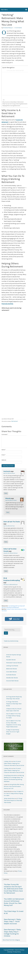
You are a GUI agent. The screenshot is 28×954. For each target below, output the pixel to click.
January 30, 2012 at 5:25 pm (11, 553)
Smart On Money (14, 4)
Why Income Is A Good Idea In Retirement (13, 102)
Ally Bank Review (11, 659)
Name (4, 449)
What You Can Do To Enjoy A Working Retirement (14, 103)
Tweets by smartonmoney (11, 641)
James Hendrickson (9, 798)
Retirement (14, 421)
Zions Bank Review (11, 671)
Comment (5, 434)
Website (4, 460)
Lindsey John (7, 761)
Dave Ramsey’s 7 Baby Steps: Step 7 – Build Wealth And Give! (12, 921)
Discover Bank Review (12, 680)
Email (4, 455)
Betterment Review (11, 668)
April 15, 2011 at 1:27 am (9, 526)
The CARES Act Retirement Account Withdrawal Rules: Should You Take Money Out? (14, 902)
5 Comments (18, 27)
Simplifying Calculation (10, 775)
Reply (5, 493)
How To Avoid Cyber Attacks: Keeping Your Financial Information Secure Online (14, 763)
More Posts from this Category (11, 940)
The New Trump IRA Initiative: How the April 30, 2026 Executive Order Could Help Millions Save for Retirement (13, 888)
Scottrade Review (11, 674)
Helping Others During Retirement (11, 105)
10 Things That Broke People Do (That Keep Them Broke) (14, 703)
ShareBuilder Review (12, 677)
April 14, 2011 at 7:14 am (11, 500)
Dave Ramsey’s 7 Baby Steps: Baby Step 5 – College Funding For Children (12, 933)
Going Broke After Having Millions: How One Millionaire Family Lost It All (14, 786)
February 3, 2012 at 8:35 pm (11, 584)
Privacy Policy (17, 952)
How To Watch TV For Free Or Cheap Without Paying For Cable (13, 715)
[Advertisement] (15, 84)
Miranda (8, 498)
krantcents (7, 471)
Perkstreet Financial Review (14, 662)
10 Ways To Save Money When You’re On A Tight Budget (12, 731)
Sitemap (9, 952)
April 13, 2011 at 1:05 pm (9, 473)
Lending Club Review (12, 665)
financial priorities (7, 304)
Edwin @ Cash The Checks (12, 522)
